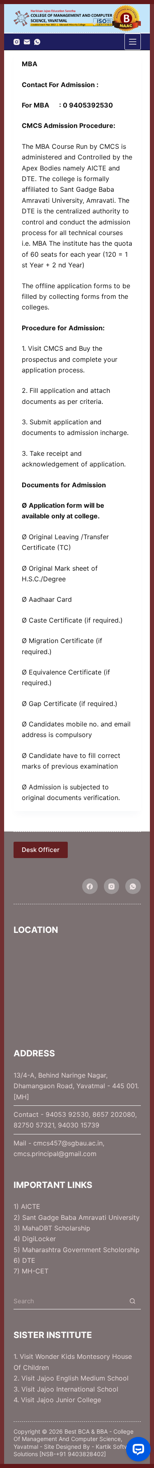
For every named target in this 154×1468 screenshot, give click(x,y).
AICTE (30, 1206)
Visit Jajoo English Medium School (75, 1378)
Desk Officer (41, 850)
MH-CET (35, 1271)
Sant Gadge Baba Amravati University (81, 1217)
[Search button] (132, 1301)
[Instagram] (17, 42)
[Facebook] (90, 886)
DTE (28, 1260)
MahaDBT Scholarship (56, 1228)
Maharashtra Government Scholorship (81, 1250)
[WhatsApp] (37, 42)
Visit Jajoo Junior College (61, 1400)
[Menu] (132, 42)
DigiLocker (39, 1239)
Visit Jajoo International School (69, 1389)
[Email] (27, 42)
